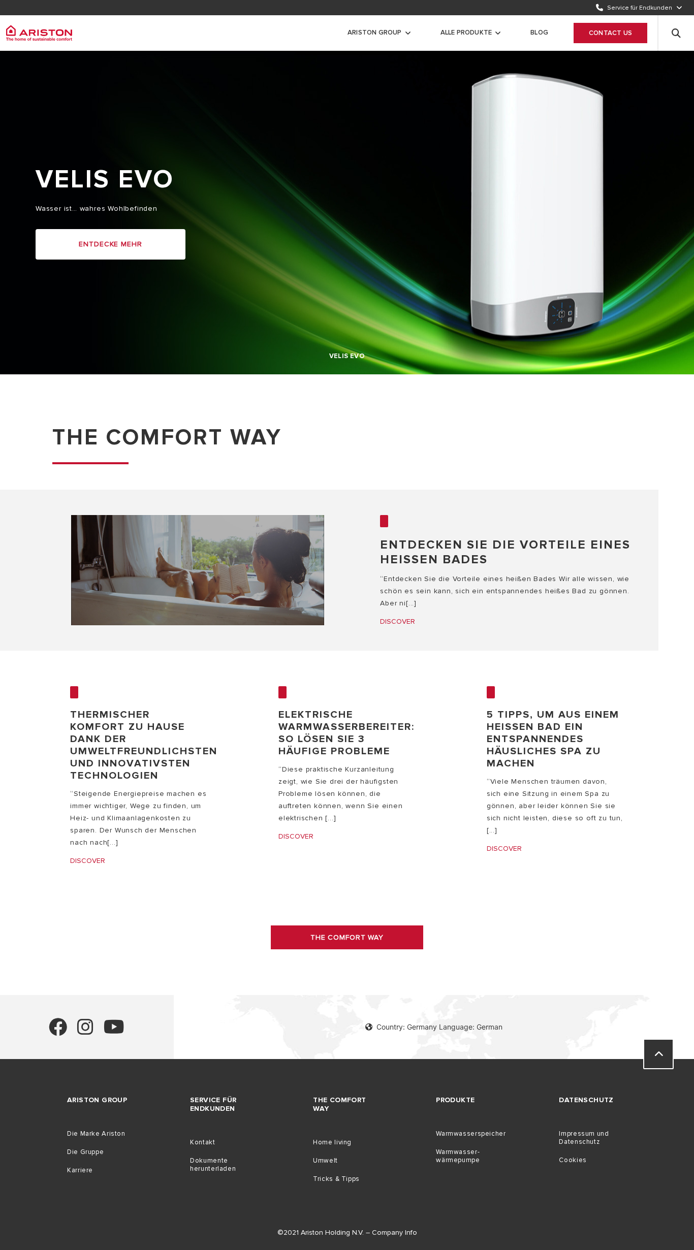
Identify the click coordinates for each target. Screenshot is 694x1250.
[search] (676, 33)
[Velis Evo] (39, 33)
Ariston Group (375, 32)
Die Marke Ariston (96, 1134)
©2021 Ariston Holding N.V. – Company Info (347, 1232)
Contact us (610, 33)
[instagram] (85, 1031)
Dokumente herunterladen (213, 1165)
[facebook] (58, 1031)
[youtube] (114, 1031)
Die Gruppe (85, 1152)
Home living (332, 1142)
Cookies (572, 1160)
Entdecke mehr (110, 244)
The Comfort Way (347, 937)
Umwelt (325, 1161)
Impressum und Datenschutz (584, 1138)
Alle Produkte (466, 32)
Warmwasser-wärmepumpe (458, 1156)
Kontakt (202, 1142)
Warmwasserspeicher (471, 1134)
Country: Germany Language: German (439, 1026)
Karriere (80, 1170)
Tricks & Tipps (336, 1179)
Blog (539, 32)
